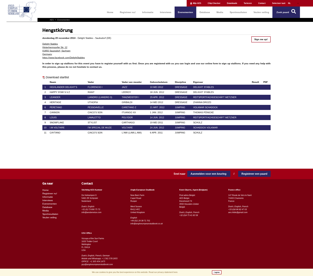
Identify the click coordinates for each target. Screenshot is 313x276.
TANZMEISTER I (130, 97)
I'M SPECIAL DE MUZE (100, 127)
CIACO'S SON (95, 112)
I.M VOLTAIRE (57, 127)
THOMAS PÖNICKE (203, 112)
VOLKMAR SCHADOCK (205, 107)
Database (205, 12)
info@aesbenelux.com (91, 212)
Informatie (147, 12)
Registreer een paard (254, 173)
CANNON (55, 112)
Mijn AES (196, 3)
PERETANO (56, 107)
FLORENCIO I (95, 87)
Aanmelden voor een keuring (209, 173)
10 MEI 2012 (156, 87)
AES (52, 20)
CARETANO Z (129, 107)
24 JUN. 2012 (157, 127)
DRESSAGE (181, 87)
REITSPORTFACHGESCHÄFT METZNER (214, 97)
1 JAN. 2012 (156, 112)
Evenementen (185, 12)
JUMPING (180, 107)
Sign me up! (261, 39)
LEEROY (126, 92)
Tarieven (248, 3)
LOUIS (53, 117)
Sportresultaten (238, 12)
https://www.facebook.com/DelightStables (63, 57)
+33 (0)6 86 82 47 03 (237, 209)
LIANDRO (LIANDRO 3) (100, 97)
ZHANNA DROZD (202, 102)
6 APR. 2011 (156, 132)
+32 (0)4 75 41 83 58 (188, 215)
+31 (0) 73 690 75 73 (91, 209)
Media (219, 12)
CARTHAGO (128, 122)
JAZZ (124, 87)
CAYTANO (55, 132)
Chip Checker (214, 3)
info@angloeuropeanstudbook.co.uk (146, 223)
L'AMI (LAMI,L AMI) (132, 132)
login (187, 63)
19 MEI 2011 (156, 122)
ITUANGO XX (129, 112)
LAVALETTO (94, 117)
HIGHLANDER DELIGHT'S (63, 87)
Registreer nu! (128, 12)
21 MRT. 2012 (157, 107)
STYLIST (92, 122)
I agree (217, 272)
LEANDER (55, 97)
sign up (226, 63)
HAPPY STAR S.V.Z (60, 92)
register (108, 63)
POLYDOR (127, 117)
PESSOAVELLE (96, 107)
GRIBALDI (127, 102)
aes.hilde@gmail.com (237, 212)
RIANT (91, 92)
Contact (262, 3)
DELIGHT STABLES (203, 87)
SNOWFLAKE (57, 122)
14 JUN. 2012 (157, 117)
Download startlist (57, 77)
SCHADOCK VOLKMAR (205, 127)
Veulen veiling (261, 12)
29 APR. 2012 (157, 97)
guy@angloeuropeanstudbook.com (97, 264)
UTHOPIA (93, 102)
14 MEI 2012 (156, 102)
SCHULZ (197, 122)
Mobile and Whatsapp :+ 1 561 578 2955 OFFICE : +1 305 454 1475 (100, 260)
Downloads (232, 3)
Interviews (165, 12)
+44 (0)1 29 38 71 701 (140, 221)
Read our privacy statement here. (163, 272)
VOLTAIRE (127, 127)
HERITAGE (55, 102)
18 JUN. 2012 (157, 92)
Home (110, 12)
